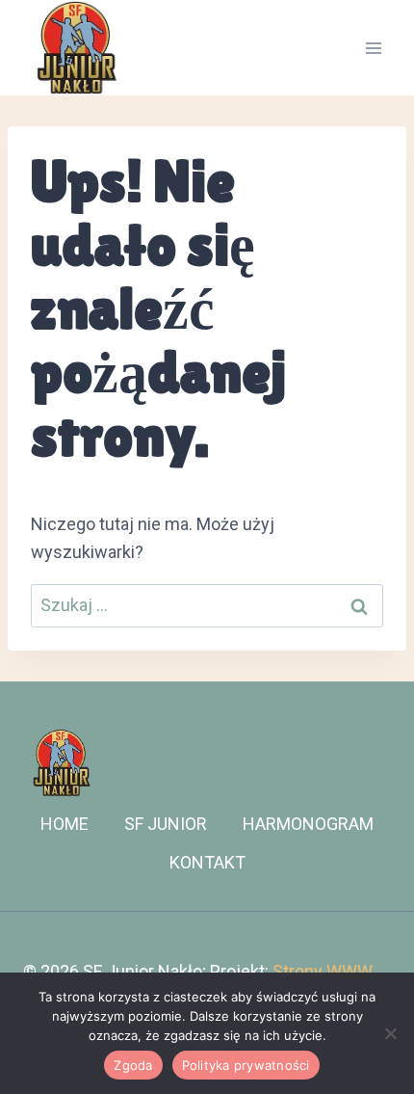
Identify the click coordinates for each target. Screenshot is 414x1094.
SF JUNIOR (165, 824)
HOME (64, 824)
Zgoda (133, 1065)
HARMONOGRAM (308, 824)
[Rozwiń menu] (373, 48)
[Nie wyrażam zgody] (390, 1033)
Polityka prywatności (246, 1065)
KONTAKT (207, 862)
